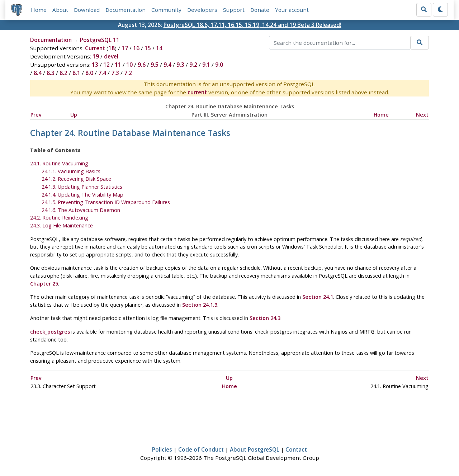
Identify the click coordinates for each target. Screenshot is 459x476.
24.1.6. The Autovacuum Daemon (81, 210)
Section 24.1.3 (199, 304)
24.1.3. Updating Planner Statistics (82, 186)
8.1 (76, 72)
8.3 (51, 72)
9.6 (142, 64)
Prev (36, 114)
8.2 (63, 72)
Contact (296, 449)
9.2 (193, 64)
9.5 (154, 64)
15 (148, 48)
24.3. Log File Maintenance (61, 225)
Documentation (125, 9)
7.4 (102, 72)
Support (234, 9)
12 (106, 64)
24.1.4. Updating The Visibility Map (82, 194)
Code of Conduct (201, 449)
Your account (292, 9)
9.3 (180, 64)
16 (136, 48)
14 (159, 48)
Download (87, 9)
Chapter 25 (44, 283)
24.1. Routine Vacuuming (59, 163)
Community (166, 9)
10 (129, 64)
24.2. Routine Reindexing (59, 217)
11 (118, 64)
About (60, 9)
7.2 (128, 72)
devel (111, 56)
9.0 (219, 64)
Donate (259, 9)
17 (125, 48)
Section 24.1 (317, 296)
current (197, 92)
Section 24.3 (265, 318)
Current (95, 48)
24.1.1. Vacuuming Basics (71, 171)
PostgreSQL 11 (99, 39)
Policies (162, 449)
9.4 (167, 64)
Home (39, 9)
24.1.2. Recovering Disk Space (76, 178)
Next (422, 114)
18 (111, 48)
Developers (202, 9)
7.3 (115, 72)
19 (96, 56)
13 (95, 64)
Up (73, 114)
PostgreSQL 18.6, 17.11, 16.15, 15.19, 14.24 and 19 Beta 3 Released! (252, 24)
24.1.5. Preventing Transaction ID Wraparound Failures (106, 202)
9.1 (206, 64)
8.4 (38, 72)
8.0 (89, 72)
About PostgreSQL (254, 449)
